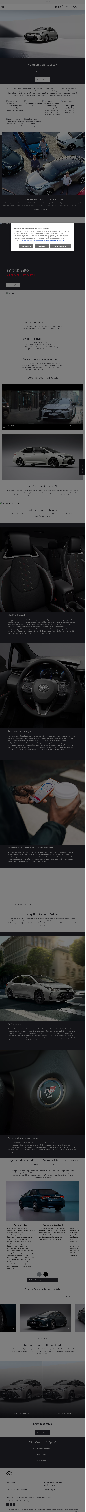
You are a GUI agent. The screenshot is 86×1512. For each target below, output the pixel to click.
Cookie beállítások (60, 246)
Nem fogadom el (26, 246)
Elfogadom (41, 246)
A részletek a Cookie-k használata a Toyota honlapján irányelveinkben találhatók (42, 240)
